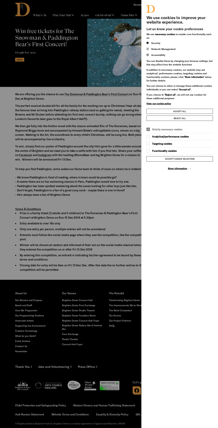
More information (177, 168)
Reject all (180, 118)
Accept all (179, 111)
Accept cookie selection (179, 158)
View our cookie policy (158, 103)
